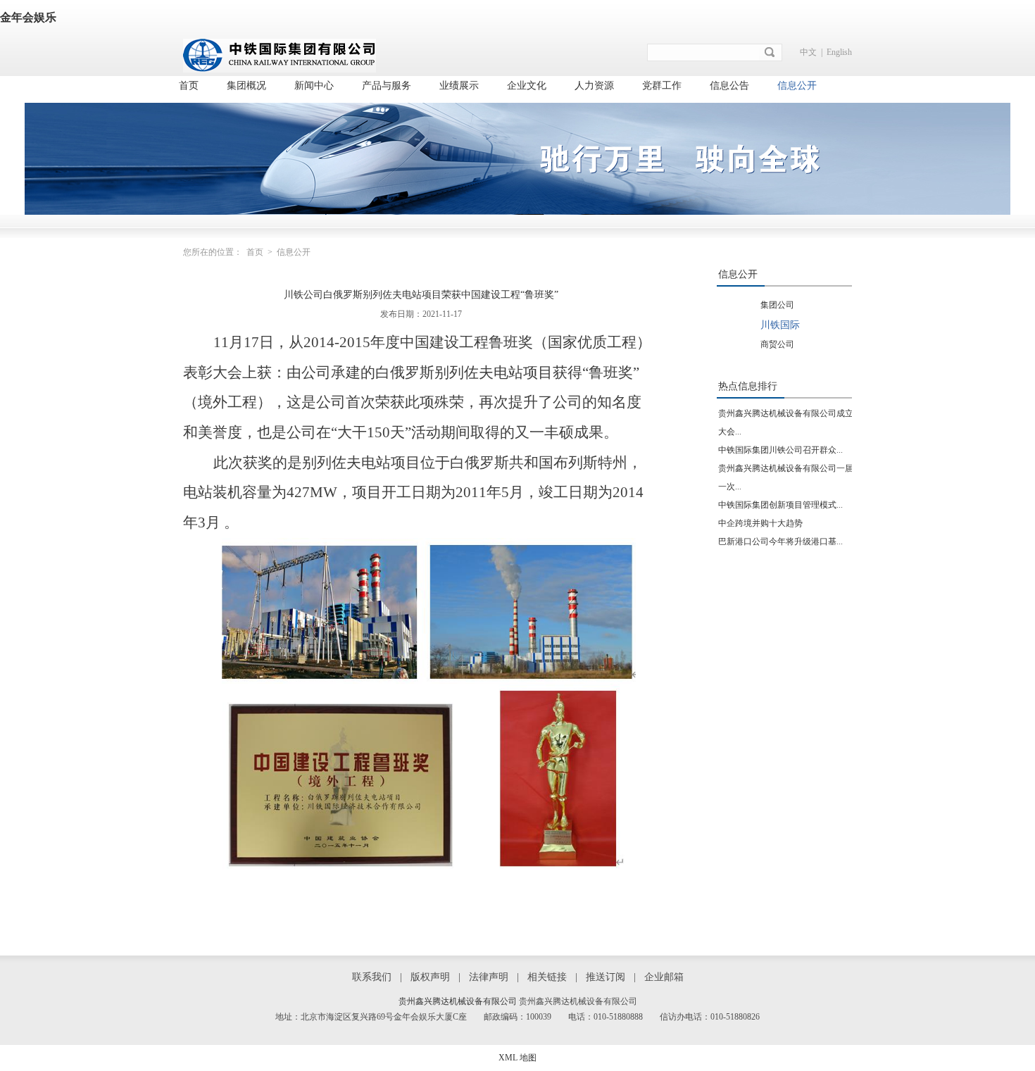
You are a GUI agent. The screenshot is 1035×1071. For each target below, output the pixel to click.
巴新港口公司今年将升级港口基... (780, 541)
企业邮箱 (664, 977)
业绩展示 (459, 85)
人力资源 (594, 85)
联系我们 (371, 977)
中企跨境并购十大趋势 (760, 523)
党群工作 (662, 85)
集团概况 (246, 85)
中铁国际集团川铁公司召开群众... (780, 450)
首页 (189, 85)
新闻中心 (314, 85)
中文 (808, 52)
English (839, 52)
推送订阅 (605, 977)
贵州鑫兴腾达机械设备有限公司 (458, 1001)
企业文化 (526, 85)
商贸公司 (777, 344)
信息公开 (797, 85)
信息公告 (729, 85)
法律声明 (488, 977)
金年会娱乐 (28, 17)
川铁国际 (780, 325)
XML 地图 (517, 1058)
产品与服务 (386, 85)
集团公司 (777, 305)
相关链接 (547, 977)
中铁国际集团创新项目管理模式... (780, 505)
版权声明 (430, 977)
